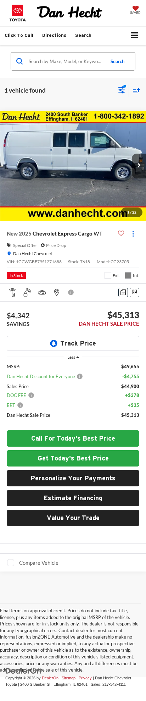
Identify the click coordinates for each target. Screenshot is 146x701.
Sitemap (68, 678)
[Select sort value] (134, 90)
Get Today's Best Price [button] (73, 458)
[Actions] (133, 233)
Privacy (85, 678)
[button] (19, 35)
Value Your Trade (73, 517)
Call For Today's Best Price (73, 438)
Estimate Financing (73, 498)
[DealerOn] (23, 670)
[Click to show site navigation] (135, 36)
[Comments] (123, 292)
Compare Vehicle (38, 562)
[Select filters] (121, 91)
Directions (54, 35)
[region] (73, 394)
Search (117, 61)
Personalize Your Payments (73, 478)
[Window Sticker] (134, 292)
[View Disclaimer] (72, 292)
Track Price (78, 343)
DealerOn (50, 678)
